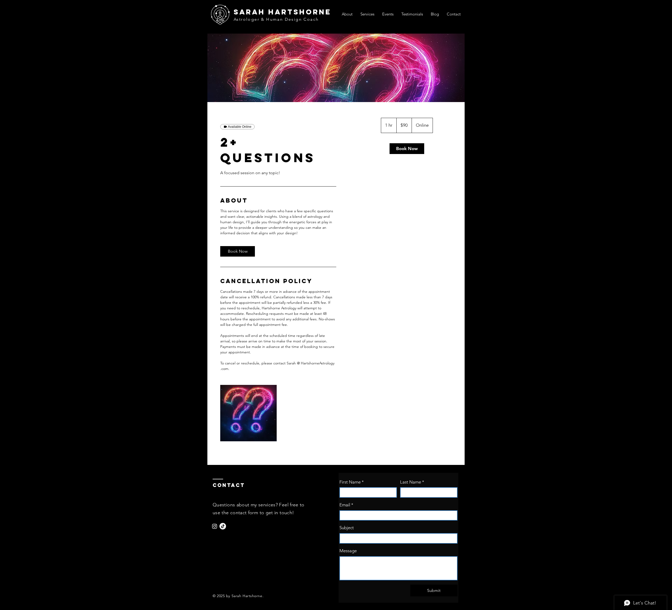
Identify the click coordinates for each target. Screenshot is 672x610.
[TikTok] (222, 526)
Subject (346, 527)
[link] (237, 251)
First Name (351, 482)
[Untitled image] (248, 413)
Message (348, 550)
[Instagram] (214, 526)
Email (346, 504)
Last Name (412, 482)
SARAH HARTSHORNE (282, 11)
